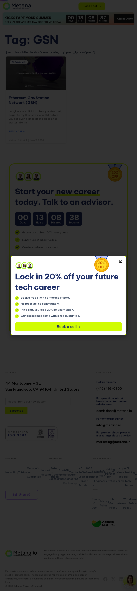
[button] (120, 261)
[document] (68, 295)
